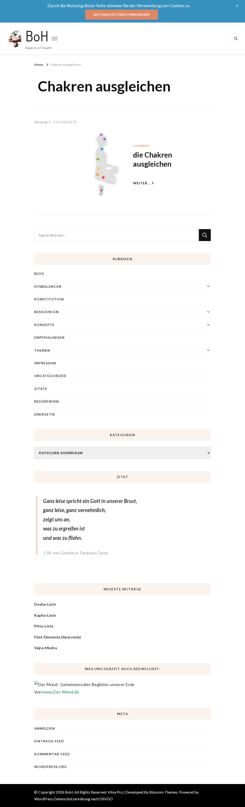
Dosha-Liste (45, 604)
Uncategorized (50, 376)
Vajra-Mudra (45, 647)
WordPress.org (50, 767)
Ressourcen (46, 312)
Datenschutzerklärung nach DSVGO (83, 798)
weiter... (141, 183)
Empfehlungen (49, 337)
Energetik (44, 414)
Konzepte (44, 325)
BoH (37, 36)
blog (39, 273)
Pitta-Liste (43, 626)
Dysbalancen (47, 286)
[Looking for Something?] (116, 235)
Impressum (45, 363)
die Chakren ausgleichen (152, 159)
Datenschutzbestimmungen (122, 14)
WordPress (43, 798)
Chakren (141, 145)
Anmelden (44, 728)
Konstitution (49, 299)
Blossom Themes (163, 792)
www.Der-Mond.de (60, 691)
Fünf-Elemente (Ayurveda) (57, 637)
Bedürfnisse (46, 401)
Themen (42, 350)
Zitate (40, 389)
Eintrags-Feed (49, 741)
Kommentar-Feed (52, 754)
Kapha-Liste (45, 615)
